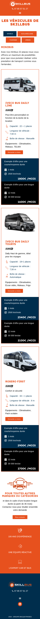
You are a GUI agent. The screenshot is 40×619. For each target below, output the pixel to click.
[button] (20, 13)
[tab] (10, 33)
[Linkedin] (20, 604)
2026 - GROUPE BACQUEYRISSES (20, 617)
